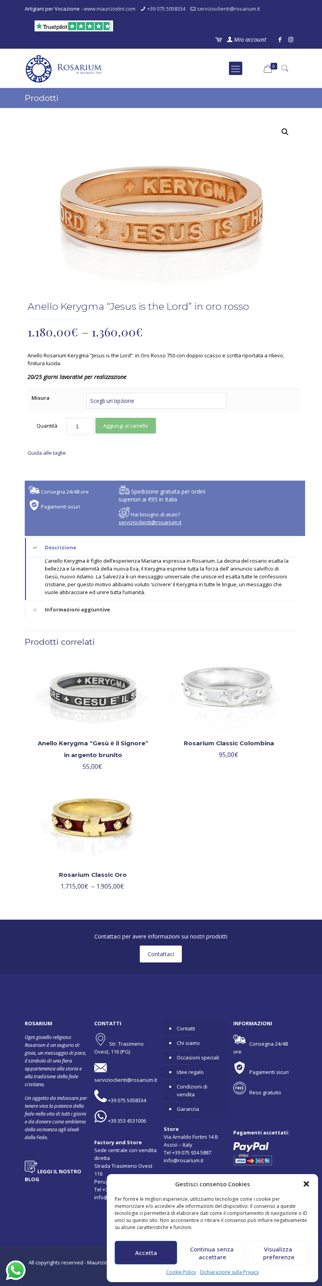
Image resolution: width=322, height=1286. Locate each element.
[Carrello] (218, 39)
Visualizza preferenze (279, 1253)
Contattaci (161, 954)
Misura (40, 397)
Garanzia (188, 1108)
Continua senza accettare (212, 1253)
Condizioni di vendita (192, 1090)
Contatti (186, 1028)
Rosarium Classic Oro (93, 874)
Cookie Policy (181, 1272)
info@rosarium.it (183, 1160)
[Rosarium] (64, 68)
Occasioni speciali (198, 1057)
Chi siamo (188, 1042)
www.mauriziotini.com (109, 8)
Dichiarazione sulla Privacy (229, 1272)
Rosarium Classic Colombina (229, 743)
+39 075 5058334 (166, 8)
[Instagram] (291, 39)
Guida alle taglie (46, 452)
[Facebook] (280, 39)
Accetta (146, 1253)
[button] (306, 1184)
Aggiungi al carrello (125, 425)
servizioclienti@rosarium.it (228, 8)
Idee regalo (190, 1072)
